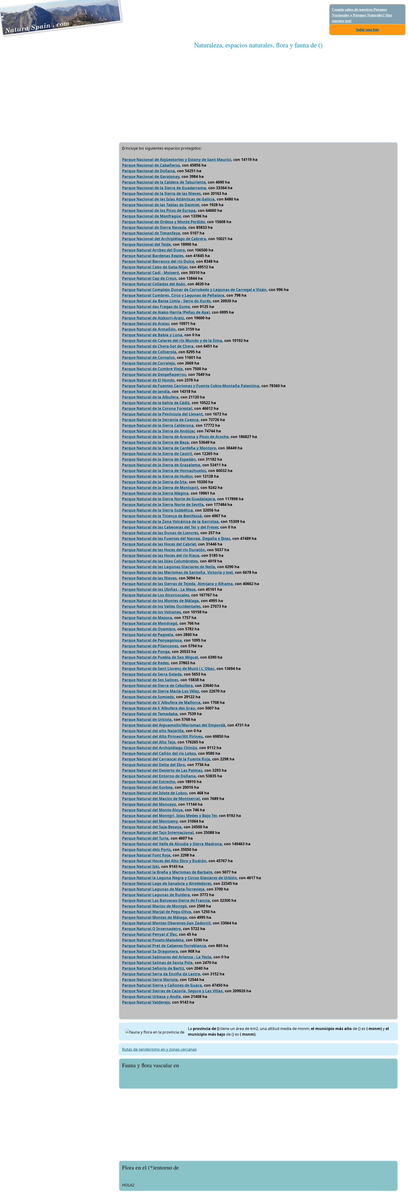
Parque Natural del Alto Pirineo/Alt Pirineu (162, 736)
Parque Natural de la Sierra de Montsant (160, 487)
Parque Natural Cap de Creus (149, 278)
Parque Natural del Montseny (150, 821)
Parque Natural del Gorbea (147, 787)
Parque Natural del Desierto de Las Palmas (162, 770)
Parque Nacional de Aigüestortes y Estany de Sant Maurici (176, 159)
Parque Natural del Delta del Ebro (153, 764)
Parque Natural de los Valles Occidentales (161, 606)
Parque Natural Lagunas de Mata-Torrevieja (163, 889)
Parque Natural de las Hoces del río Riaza (160, 555)
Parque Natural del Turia (145, 838)
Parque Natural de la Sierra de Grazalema (161, 465)
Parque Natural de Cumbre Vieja (152, 368)
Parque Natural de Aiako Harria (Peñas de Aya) (166, 312)
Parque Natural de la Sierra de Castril (157, 453)
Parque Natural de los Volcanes (151, 612)
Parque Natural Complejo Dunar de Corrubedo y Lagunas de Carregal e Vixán (194, 289)
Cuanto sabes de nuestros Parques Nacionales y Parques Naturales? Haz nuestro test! (362, 15)
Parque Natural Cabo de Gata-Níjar (154, 267)
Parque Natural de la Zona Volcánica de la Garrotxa (170, 521)
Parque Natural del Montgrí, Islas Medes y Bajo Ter (169, 815)
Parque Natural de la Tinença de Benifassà (162, 515)
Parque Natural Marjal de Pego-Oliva (156, 911)
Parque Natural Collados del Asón (153, 284)
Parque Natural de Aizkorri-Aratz (153, 317)
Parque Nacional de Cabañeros (151, 165)
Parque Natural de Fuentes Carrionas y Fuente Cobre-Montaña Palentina (190, 385)
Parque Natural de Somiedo (148, 696)
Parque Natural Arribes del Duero (153, 250)
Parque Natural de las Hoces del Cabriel (159, 544)
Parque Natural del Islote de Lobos (154, 793)
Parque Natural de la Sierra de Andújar (158, 431)
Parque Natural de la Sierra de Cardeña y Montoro (169, 448)
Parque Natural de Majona (147, 617)
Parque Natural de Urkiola (147, 719)
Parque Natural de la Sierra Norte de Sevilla (163, 504)
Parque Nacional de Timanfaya (151, 233)
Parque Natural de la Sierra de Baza (155, 442)
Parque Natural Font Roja (146, 855)
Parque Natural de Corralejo (148, 363)
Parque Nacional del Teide (146, 244)
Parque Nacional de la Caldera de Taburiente (164, 182)
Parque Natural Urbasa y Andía (151, 996)
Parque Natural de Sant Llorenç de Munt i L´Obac (168, 668)
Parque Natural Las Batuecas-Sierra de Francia (166, 900)
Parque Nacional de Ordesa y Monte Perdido (163, 221)
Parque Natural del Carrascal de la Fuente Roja (166, 759)
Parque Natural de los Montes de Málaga (160, 600)
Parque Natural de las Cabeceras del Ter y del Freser (170, 527)
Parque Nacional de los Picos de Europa (159, 210)
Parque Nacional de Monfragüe (151, 216)
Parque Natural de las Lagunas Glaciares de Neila (168, 566)
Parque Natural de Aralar (145, 323)
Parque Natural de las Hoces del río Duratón (163, 549)
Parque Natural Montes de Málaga (154, 917)
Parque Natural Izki (140, 866)
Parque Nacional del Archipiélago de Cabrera (164, 238)
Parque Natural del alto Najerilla (153, 730)
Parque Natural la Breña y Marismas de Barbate (167, 872)
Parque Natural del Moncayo (149, 804)
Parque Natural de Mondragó (149, 623)
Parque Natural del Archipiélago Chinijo (159, 747)
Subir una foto (367, 30)
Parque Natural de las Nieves (149, 578)
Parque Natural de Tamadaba (150, 713)
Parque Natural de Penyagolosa (152, 640)
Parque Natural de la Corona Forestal (157, 408)
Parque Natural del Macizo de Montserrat (161, 798)
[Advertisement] (258, 91)
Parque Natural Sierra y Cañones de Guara (162, 985)
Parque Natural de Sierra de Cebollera (157, 685)
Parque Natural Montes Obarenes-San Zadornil (166, 923)
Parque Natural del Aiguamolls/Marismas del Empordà (173, 725)
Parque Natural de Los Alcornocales (155, 595)
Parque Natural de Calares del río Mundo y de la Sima (172, 340)
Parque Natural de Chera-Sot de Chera (158, 346)
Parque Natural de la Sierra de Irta (154, 481)
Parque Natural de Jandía (146, 391)
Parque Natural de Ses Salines (150, 679)
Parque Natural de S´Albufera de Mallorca (161, 702)
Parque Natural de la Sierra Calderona (158, 425)
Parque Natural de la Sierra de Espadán (159, 459)
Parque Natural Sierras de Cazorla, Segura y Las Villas (172, 990)
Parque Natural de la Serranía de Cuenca (160, 419)
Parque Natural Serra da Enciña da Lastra (161, 974)
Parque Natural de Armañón (149, 329)
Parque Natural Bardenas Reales (152, 255)
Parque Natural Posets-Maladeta (153, 940)
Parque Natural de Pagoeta (147, 634)
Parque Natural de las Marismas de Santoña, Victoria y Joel (177, 572)
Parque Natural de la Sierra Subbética (157, 510)
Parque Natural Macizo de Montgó (154, 906)
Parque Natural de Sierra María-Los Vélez (160, 691)
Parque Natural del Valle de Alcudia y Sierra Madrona (172, 843)
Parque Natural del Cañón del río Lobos (159, 753)
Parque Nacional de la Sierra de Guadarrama (164, 187)
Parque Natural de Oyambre (148, 629)
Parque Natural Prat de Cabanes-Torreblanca (164, 945)
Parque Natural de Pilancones (150, 645)
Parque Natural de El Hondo (148, 380)
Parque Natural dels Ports (146, 849)
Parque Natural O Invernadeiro (151, 928)
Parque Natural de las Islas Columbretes (160, 561)
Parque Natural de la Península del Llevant (162, 414)
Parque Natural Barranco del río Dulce (158, 261)
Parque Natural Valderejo (146, 1002)
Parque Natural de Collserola (149, 351)
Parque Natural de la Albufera (150, 397)
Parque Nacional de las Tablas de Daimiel (160, 204)
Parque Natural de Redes (145, 662)
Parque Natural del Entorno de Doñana (159, 776)
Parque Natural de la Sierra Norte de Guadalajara (168, 498)
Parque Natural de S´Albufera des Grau (158, 708)
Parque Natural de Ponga (146, 651)
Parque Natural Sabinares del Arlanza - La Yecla (166, 957)
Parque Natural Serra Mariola (150, 979)
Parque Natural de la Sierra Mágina (155, 493)
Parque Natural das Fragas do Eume (156, 306)
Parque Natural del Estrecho (148, 781)
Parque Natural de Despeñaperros (154, 374)
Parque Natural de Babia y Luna (152, 334)
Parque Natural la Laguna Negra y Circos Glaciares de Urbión (179, 877)
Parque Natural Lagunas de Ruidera (156, 894)
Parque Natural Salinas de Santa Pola (157, 962)
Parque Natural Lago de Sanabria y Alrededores (166, 883)
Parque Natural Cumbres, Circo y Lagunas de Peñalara (173, 295)
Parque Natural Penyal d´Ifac (149, 934)
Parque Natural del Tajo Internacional (158, 832)
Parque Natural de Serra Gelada (152, 674)
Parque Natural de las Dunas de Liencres (160, 532)
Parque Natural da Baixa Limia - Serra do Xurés (166, 301)
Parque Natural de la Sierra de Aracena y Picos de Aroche (175, 436)
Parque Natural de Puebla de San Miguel (160, 657)
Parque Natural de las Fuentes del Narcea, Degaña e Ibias (176, 538)
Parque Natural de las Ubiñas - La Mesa (159, 589)
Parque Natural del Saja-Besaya (152, 826)
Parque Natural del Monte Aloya (152, 809)
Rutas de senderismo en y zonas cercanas (159, 1049)
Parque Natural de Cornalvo (148, 357)
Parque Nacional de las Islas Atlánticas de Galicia (168, 199)
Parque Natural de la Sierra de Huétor (157, 476)
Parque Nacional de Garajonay (150, 176)
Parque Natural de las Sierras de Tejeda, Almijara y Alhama (177, 583)
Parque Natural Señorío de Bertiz (153, 968)
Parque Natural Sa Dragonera (150, 951)
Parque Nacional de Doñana (148, 170)
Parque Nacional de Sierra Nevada (154, 227)
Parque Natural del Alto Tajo (148, 742)
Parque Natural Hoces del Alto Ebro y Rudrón (164, 860)
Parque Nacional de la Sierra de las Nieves (161, 193)
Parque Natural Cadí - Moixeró (150, 272)
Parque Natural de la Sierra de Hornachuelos (164, 470)
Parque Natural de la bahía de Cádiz (156, 402)
